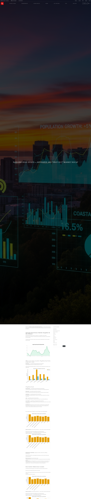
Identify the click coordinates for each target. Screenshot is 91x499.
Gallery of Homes (12, 3)
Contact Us (85, 3)
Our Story (75, 3)
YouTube (90, 0)
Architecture (54, 334)
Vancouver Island (55, 339)
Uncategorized (54, 328)
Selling (54, 341)
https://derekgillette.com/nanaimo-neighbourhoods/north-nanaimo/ (34, 364)
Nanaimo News (55, 329)
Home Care (54, 338)
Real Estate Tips (55, 342)
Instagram (86, 0)
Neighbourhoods (25, 3)
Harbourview (54, 337)
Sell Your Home (57, 3)
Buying (47, 3)
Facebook (80, 0)
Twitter (83, 0)
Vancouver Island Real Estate (56, 330)
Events (54, 335)
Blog (66, 3)
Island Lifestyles (37, 3)
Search (55, 344)
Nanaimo (54, 336)
